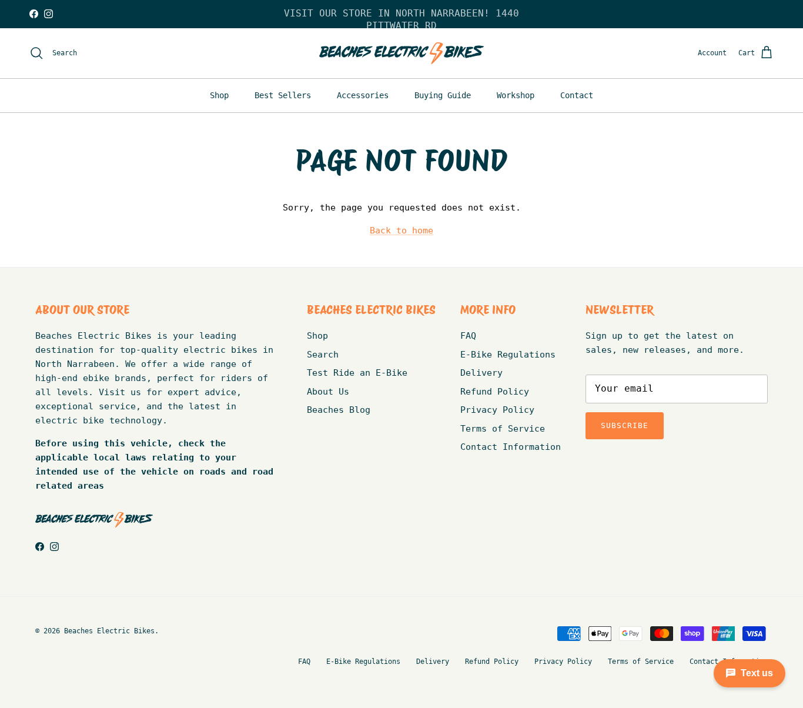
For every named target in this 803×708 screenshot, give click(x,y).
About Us (328, 391)
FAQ (468, 335)
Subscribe (624, 425)
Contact (576, 95)
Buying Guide (442, 95)
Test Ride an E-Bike (357, 373)
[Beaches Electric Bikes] (401, 53)
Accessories (363, 95)
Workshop (515, 95)
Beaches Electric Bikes (109, 631)
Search (323, 354)
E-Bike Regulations (508, 354)
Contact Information (510, 447)
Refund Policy (494, 391)
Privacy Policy (497, 410)
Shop (219, 95)
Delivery (481, 373)
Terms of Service (502, 428)
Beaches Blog (338, 410)
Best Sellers (283, 95)
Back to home (401, 230)
